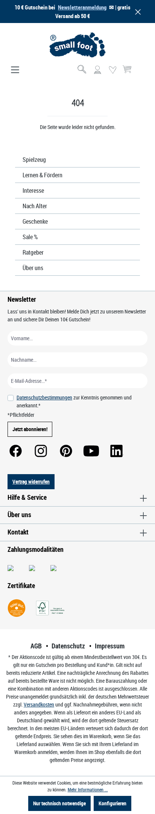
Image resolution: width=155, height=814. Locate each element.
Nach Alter (35, 206)
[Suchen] (82, 70)
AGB (36, 645)
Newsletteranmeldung (82, 7)
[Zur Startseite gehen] (77, 45)
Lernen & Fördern (42, 175)
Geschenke (35, 221)
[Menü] (15, 70)
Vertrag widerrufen (31, 481)
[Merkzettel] (112, 70)
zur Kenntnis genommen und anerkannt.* (74, 401)
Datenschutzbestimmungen (44, 397)
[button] (136, 11)
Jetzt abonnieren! (29, 429)
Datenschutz (68, 645)
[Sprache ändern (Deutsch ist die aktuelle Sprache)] (141, 72)
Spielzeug (34, 159)
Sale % (30, 237)
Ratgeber (33, 252)
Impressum (110, 645)
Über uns (33, 268)
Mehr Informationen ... (88, 789)
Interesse (33, 190)
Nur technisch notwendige (59, 803)
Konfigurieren (112, 803)
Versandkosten (39, 704)
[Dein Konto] (97, 70)
